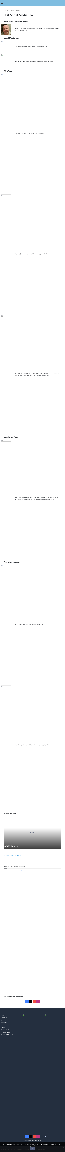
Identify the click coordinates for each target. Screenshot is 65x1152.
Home (6, 10)
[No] (63, 1147)
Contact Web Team (6, 1030)
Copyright (3, 1027)
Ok (32, 1148)
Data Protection (5, 1025)
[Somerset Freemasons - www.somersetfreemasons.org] (32, 3)
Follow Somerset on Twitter (12, 855)
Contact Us (4, 1017)
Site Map (3, 1020)
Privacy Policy (4, 1022)
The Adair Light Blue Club (12, 847)
